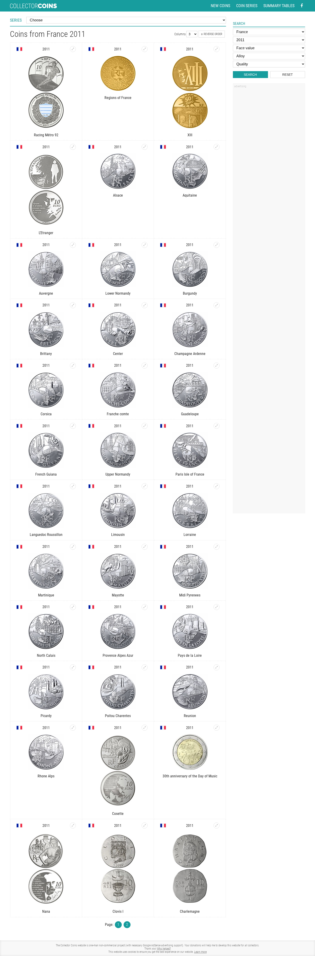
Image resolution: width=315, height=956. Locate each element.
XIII (189, 135)
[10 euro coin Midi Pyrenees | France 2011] (217, 547)
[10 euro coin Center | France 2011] (145, 305)
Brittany (46, 354)
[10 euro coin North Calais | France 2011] (73, 607)
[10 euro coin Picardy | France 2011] (73, 667)
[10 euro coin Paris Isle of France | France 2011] (217, 426)
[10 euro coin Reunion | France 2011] (217, 667)
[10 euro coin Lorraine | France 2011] (217, 486)
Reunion (190, 716)
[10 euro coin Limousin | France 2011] (145, 486)
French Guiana (46, 474)
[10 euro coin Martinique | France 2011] (73, 547)
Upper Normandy (117, 474)
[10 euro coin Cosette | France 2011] (145, 728)
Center (118, 354)
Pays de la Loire (190, 655)
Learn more (200, 951)
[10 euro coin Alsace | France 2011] (145, 147)
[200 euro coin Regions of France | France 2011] (145, 49)
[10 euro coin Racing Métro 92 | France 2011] (73, 49)
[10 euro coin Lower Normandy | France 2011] (145, 245)
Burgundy (190, 293)
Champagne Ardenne (189, 354)
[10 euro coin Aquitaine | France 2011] (217, 147)
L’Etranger (46, 233)
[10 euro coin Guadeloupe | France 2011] (217, 366)
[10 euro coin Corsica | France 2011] (73, 366)
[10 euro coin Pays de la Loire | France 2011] (217, 607)
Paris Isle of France (189, 474)
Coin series (246, 5)
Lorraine (190, 534)
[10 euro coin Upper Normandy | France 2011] (145, 426)
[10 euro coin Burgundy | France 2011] (217, 245)
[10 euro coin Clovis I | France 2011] (145, 825)
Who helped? (164, 948)
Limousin (118, 534)
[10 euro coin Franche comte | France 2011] (145, 366)
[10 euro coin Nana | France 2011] (73, 825)
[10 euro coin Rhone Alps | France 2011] (73, 728)
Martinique (46, 595)
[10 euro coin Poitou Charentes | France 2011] (145, 667)
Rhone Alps (46, 776)
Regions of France (117, 98)
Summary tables (278, 5)
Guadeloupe (190, 414)
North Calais (46, 655)
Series (16, 20)
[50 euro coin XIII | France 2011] (217, 49)
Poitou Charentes (118, 716)
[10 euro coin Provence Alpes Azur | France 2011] (145, 607)
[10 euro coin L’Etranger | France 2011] (73, 147)
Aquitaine (190, 195)
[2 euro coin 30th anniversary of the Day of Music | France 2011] (217, 728)
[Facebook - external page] (302, 6)
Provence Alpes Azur (118, 655)
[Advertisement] (268, 159)
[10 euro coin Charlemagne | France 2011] (217, 825)
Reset (287, 74)
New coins (220, 5)
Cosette (118, 813)
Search (250, 74)
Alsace (118, 195)
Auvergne (46, 293)
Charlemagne (190, 911)
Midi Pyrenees (189, 595)
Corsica (46, 414)
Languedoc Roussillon (46, 534)
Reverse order (213, 34)
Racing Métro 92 (46, 135)
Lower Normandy (118, 293)
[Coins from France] (19, 49)
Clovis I (118, 911)
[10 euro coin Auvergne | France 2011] (73, 245)
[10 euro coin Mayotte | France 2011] (145, 547)
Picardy (46, 716)
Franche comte (118, 414)
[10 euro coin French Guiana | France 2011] (73, 426)
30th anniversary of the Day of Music (190, 776)
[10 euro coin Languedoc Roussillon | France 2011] (73, 486)
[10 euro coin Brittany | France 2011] (73, 305)
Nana (46, 911)
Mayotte (118, 595)
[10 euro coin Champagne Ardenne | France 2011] (217, 305)
